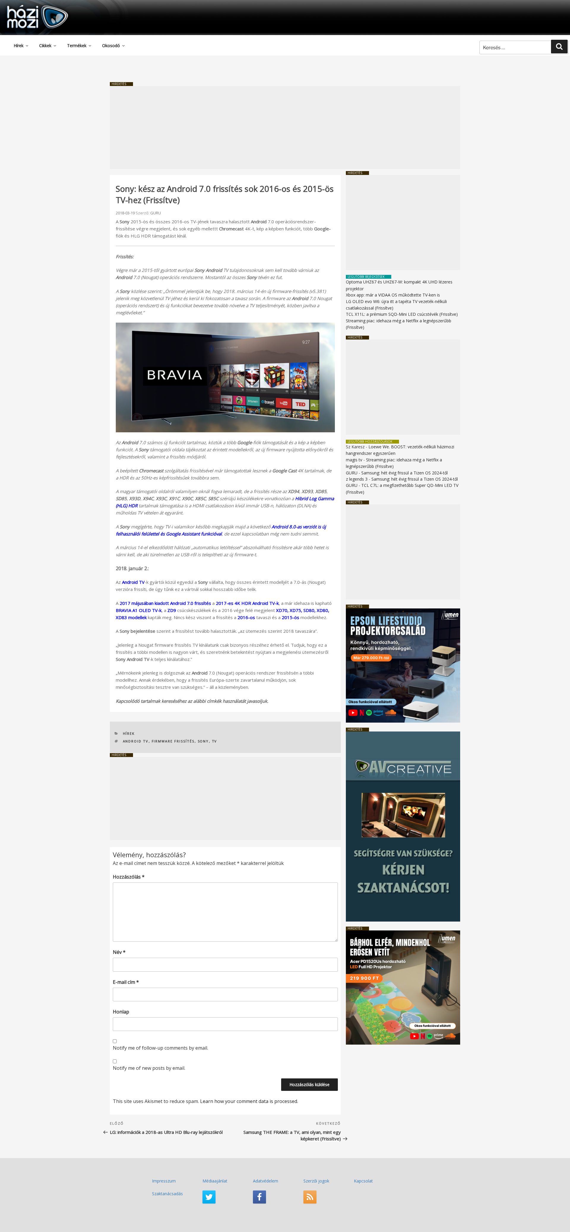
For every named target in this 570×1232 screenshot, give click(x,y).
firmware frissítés (173, 741)
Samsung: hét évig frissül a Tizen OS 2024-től (404, 473)
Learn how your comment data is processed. (249, 1101)
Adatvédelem (265, 1181)
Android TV (133, 582)
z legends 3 (357, 479)
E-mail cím (126, 982)
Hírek (18, 45)
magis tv (354, 460)
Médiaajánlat (214, 1181)
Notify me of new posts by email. (149, 1068)
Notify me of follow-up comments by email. (160, 1048)
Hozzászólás (129, 877)
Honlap (121, 1011)
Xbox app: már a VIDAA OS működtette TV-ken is (393, 295)
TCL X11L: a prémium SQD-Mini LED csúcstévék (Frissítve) (402, 314)
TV (214, 741)
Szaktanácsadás (167, 1193)
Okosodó (111, 45)
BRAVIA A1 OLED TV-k (139, 610)
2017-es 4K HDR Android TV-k (247, 603)
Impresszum (164, 1181)
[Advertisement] (285, 127)
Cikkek (45, 45)
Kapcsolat (363, 1181)
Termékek (76, 45)
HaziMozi (29, 7)
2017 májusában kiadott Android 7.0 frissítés (165, 603)
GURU (155, 213)
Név (119, 952)
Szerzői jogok (316, 1181)
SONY (203, 741)
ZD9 (171, 610)
